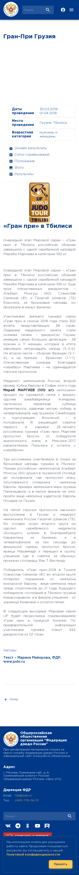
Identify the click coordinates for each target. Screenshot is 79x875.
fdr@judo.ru (23, 795)
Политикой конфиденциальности (33, 854)
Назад (13, 699)
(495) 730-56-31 (26, 800)
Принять (60, 864)
